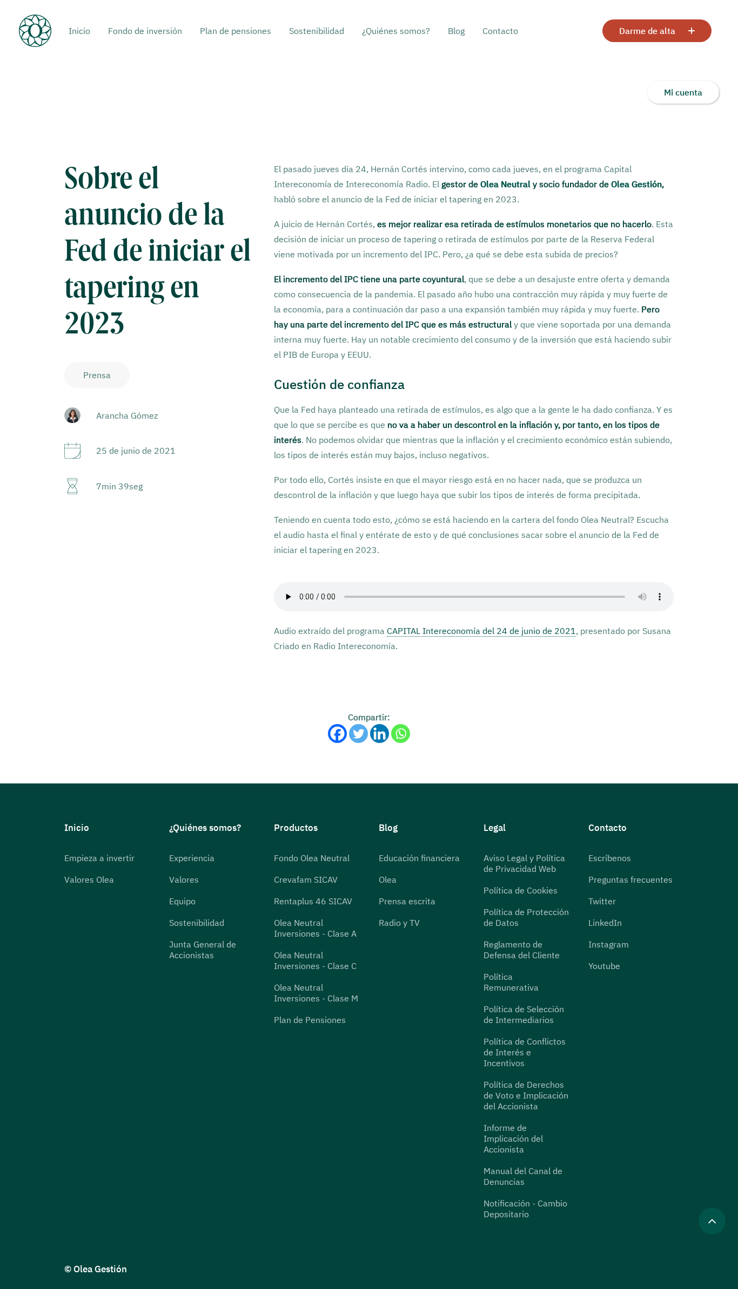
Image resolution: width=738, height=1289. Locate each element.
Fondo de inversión (145, 30)
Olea (388, 879)
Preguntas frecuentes (630, 879)
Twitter (602, 901)
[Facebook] (337, 733)
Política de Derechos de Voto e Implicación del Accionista (526, 1095)
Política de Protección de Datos (526, 917)
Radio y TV (399, 922)
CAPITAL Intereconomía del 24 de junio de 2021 (481, 630)
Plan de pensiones (235, 30)
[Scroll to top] (712, 1220)
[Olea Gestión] (44, 31)
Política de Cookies (521, 890)
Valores (184, 879)
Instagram (608, 944)
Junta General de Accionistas (202, 949)
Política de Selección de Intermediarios (524, 1014)
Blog (456, 30)
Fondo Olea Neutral (312, 857)
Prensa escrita (407, 901)
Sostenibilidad (316, 30)
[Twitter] (358, 733)
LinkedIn (605, 922)
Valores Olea (89, 879)
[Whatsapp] (400, 733)
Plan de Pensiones (310, 1019)
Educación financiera (419, 857)
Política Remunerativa (511, 982)
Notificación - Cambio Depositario (525, 1208)
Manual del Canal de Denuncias (523, 1176)
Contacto (500, 30)
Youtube (604, 965)
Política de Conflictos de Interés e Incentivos (525, 1052)
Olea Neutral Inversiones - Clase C (315, 960)
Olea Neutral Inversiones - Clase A (315, 928)
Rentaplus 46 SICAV (313, 901)
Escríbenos (609, 857)
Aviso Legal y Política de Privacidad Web (524, 863)
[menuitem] (83, 31)
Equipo (182, 901)
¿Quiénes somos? (396, 30)
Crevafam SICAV (306, 879)
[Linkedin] (379, 733)
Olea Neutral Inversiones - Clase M (316, 993)
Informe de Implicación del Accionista (513, 1138)
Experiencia (191, 857)
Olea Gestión (636, 184)
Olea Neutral (505, 184)
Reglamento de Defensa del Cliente (522, 949)
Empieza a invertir (99, 857)
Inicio (79, 30)
